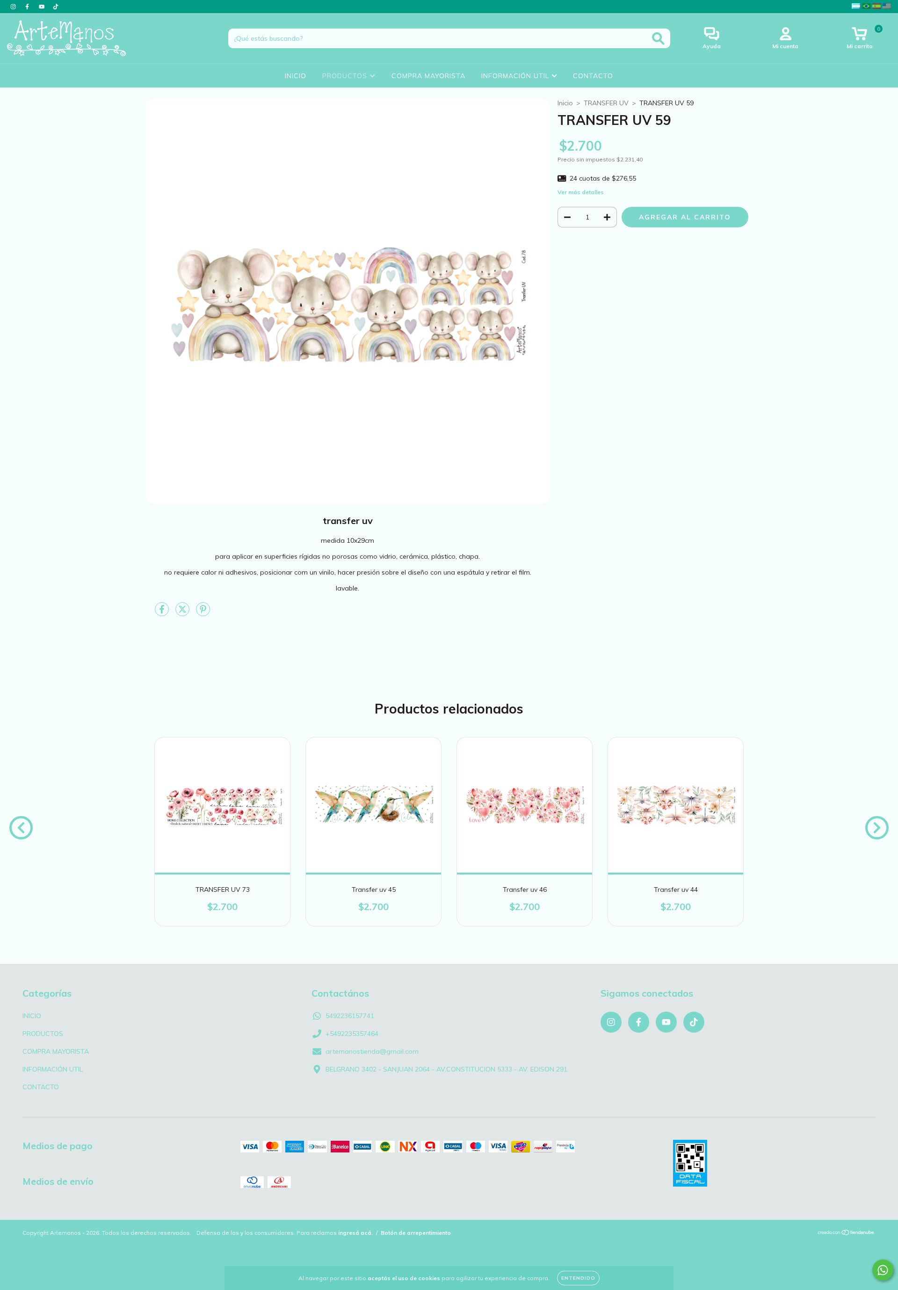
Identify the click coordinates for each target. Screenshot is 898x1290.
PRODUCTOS (345, 76)
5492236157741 (350, 1016)
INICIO (295, 76)
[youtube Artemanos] (43, 6)
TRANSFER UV (606, 103)
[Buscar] (658, 39)
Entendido (578, 1278)
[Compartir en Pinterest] (203, 613)
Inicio (565, 103)
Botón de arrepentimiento (416, 1232)
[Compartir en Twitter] (183, 613)
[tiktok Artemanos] (56, 6)
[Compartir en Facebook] (163, 613)
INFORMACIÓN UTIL (516, 76)
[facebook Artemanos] (28, 6)
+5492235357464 (352, 1033)
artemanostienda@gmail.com (372, 1051)
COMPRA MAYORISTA (428, 76)
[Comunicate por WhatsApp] (882, 1270)
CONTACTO (593, 76)
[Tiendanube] (846, 1233)
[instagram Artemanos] (14, 6)
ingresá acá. (355, 1232)
